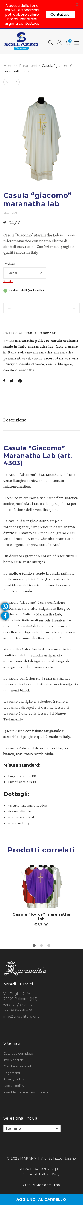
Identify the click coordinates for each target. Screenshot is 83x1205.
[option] (41, 899)
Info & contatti (13, 1060)
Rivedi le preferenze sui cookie (25, 1092)
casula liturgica (59, 364)
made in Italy (14, 347)
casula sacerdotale (48, 359)
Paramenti (28, 65)
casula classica (31, 364)
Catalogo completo (18, 1053)
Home (9, 65)
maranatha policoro (32, 341)
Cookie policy (13, 1085)
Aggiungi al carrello (41, 1199)
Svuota (8, 281)
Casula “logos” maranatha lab (41, 916)
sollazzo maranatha (35, 353)
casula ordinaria (64, 341)
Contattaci (60, 14)
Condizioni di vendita (19, 1066)
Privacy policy (13, 1079)
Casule (31, 333)
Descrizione (14, 420)
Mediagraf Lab (48, 1185)
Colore (10, 264)
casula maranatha (19, 370)
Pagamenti (11, 1073)
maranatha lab (40, 347)
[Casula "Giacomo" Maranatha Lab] (4, 381)
